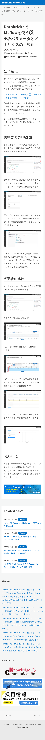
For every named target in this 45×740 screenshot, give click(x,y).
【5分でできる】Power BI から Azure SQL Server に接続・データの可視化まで (21, 565)
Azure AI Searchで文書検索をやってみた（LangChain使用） (20, 538)
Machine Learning (28, 56)
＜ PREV (7, 715)
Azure (30, 53)
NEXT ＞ (37, 715)
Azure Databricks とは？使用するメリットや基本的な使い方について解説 (22, 551)
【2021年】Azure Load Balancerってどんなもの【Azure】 (22, 524)
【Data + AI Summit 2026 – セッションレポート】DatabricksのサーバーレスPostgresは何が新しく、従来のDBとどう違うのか (22, 611)
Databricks (11, 56)
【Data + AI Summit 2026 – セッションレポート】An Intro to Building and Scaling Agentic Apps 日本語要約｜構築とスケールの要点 (22, 647)
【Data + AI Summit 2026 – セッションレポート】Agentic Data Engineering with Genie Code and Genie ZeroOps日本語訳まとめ (22, 636)
